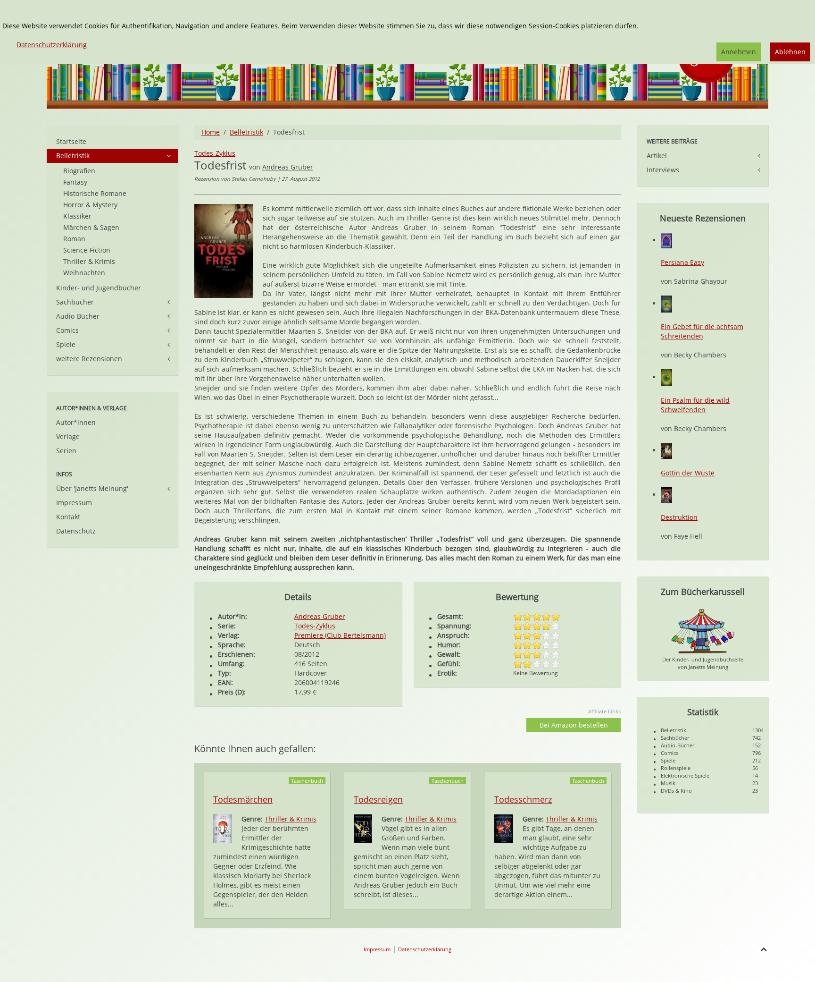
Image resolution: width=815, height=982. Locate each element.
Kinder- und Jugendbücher (98, 287)
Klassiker (77, 216)
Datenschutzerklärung (424, 949)
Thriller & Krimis (290, 818)
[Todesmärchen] (222, 827)
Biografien (79, 170)
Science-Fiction (86, 250)
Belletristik (246, 131)
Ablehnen (790, 51)
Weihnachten (84, 272)
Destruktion (679, 517)
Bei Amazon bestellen (574, 724)
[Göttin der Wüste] (666, 450)
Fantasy (75, 182)
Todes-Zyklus (214, 153)
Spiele (65, 344)
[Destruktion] (666, 494)
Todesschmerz (523, 799)
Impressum (74, 502)
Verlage (68, 436)
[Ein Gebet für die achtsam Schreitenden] (666, 303)
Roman (74, 238)
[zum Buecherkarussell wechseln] (703, 630)
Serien (66, 450)
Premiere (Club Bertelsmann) (340, 635)
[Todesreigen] (363, 827)
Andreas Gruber (287, 166)
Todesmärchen (243, 799)
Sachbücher (75, 301)
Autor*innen (76, 422)
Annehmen (738, 51)
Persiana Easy (682, 262)
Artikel (657, 155)
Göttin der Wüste (688, 472)
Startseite (71, 141)
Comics (67, 330)
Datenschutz (76, 530)
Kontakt (68, 516)
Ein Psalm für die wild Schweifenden (695, 405)
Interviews (663, 169)
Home (210, 131)
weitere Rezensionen (89, 358)
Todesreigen (378, 799)
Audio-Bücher (78, 316)
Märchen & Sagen (91, 227)
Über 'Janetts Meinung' (92, 488)
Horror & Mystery (90, 204)
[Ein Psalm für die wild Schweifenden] (666, 376)
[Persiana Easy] (666, 240)
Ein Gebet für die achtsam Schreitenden (702, 331)
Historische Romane (94, 193)
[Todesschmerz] (503, 827)
